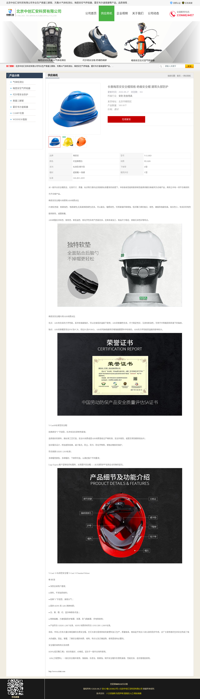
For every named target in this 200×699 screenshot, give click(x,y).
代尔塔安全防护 (20, 94)
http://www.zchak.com (57, 671)
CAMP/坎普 (18, 113)
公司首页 (91, 13)
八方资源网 (111, 693)
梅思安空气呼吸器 (21, 88)
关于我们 (137, 13)
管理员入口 (128, 693)
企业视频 (122, 13)
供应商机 (106, 13)
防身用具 (128, 96)
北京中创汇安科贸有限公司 (131, 689)
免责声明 (120, 693)
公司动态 (153, 13)
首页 (179, 76)
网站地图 (137, 693)
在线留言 (126, 119)
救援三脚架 (18, 101)
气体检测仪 (18, 82)
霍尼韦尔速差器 (20, 107)
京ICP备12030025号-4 (111, 689)
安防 (121, 96)
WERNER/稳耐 (20, 119)
